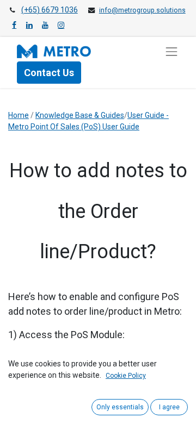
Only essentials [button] (120, 407)
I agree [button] (169, 407)
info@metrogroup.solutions (142, 10)
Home (18, 115)
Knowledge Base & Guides (79, 115)
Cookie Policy (126, 375)
